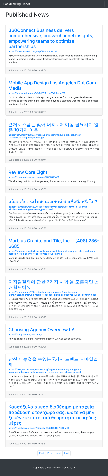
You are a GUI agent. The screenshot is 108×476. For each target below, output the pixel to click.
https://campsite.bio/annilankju (25, 334)
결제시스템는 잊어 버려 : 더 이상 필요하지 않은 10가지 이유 (53, 127)
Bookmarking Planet (16, 4)
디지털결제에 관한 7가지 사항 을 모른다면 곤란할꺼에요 (53, 284)
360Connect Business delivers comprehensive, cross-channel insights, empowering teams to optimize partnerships (50, 38)
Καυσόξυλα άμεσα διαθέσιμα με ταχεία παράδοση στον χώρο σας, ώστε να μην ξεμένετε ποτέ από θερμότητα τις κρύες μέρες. (52, 415)
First (41, 453)
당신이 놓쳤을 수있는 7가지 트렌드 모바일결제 (53, 361)
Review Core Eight (27, 172)
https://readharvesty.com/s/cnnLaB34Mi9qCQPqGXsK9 (38, 428)
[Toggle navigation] (101, 4)
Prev (49, 453)
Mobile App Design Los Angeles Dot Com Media (52, 85)
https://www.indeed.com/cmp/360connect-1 (32, 51)
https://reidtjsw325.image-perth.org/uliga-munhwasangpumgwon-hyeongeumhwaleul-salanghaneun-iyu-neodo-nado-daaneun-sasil (44, 370)
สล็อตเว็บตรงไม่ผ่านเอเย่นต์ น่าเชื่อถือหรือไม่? (52, 201)
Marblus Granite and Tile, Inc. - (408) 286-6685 (53, 243)
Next (58, 453)
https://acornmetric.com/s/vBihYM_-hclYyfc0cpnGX (36, 93)
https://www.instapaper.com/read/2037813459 (33, 177)
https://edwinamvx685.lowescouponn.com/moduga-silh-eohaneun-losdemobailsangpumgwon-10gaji (45, 136)
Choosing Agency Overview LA (41, 329)
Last (66, 453)
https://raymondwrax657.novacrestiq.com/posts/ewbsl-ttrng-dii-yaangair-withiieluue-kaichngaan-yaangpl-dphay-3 (48, 208)
